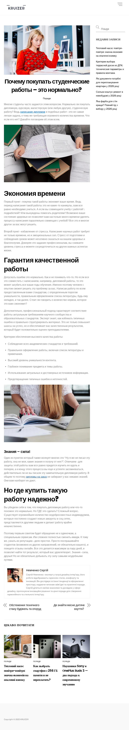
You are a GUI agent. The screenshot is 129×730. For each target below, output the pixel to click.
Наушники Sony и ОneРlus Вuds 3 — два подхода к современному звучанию (75, 675)
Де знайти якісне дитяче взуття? (69, 607)
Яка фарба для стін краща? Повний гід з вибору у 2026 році (107, 105)
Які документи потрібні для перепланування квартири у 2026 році (108, 82)
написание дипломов (32, 111)
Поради (47, 98)
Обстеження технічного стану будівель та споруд (25, 607)
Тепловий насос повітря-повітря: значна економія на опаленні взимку (109, 52)
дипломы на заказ (36, 476)
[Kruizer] (16, 11)
